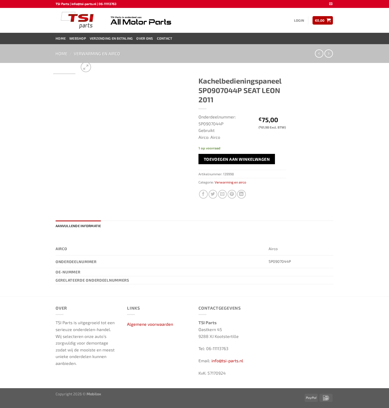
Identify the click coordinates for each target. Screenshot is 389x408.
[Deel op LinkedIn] (241, 194)
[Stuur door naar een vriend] (222, 194)
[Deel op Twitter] (213, 194)
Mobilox (94, 394)
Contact (165, 38)
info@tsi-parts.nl (227, 360)
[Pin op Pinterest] (232, 194)
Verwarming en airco (97, 53)
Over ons (144, 38)
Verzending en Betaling (111, 38)
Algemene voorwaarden (150, 324)
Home (61, 38)
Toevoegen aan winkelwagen (237, 159)
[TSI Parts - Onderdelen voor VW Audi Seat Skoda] (78, 20)
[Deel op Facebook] (203, 194)
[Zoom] (86, 67)
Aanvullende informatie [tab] (78, 226)
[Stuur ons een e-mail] (330, 4)
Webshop (77, 38)
